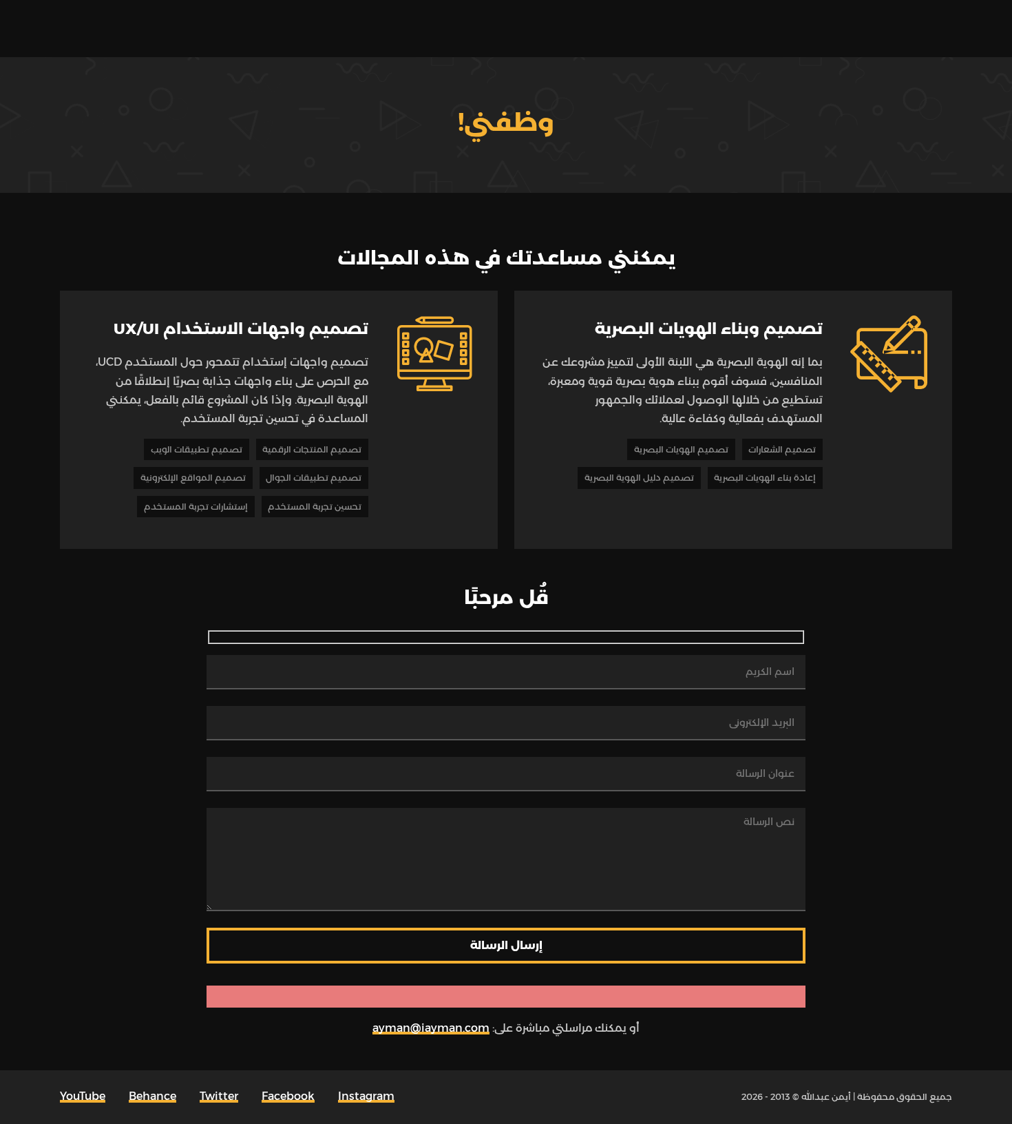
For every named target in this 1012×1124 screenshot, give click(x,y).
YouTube (82, 1096)
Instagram (366, 1096)
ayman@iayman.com (430, 1027)
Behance (152, 1096)
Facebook (288, 1096)
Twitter (219, 1096)
